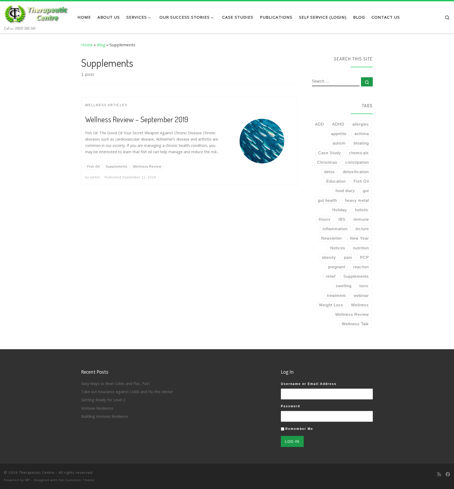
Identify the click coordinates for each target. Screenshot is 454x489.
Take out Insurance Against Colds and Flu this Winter (127, 391)
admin (95, 177)
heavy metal (357, 200)
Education (336, 181)
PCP (364, 257)
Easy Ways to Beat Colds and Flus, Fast (115, 383)
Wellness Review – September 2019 (136, 119)
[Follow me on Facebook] (448, 474)
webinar (361, 295)
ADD (319, 124)
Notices (337, 248)
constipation (357, 162)
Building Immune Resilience (104, 416)
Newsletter (331, 238)
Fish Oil (361, 181)
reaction (361, 267)
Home (87, 44)
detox (329, 171)
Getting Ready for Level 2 (103, 399)
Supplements (356, 276)
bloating (361, 143)
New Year (359, 238)
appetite (339, 133)
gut (366, 190)
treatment (336, 295)
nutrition (361, 248)
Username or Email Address (309, 384)
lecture (362, 229)
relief (331, 276)
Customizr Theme (80, 480)
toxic (364, 286)
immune (361, 219)
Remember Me (299, 429)
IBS (341, 219)
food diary (345, 190)
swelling (344, 286)
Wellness (360, 305)
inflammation (335, 229)
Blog (101, 44)
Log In (292, 441)
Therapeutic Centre (36, 472)
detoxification (356, 171)
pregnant (336, 267)
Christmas (327, 162)
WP (27, 480)
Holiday (339, 210)
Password (290, 406)
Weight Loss (331, 305)
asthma (361, 133)
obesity (329, 257)
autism (339, 143)
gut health (327, 200)
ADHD (338, 124)
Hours (325, 219)
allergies (360, 124)
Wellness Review (352, 314)
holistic (362, 210)
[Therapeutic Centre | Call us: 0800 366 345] (37, 12)
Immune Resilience (97, 408)
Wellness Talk (355, 324)
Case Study (329, 153)
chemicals (359, 153)
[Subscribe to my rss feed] (439, 474)
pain (348, 257)
